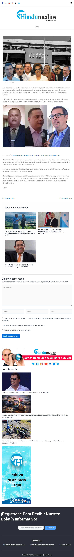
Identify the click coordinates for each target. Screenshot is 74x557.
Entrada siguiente (65, 198)
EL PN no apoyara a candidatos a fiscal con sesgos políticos (19, 266)
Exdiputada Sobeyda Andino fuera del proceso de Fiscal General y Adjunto (36, 155)
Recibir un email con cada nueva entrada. (17, 330)
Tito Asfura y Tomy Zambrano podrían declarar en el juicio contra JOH (20, 233)
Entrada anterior (8, 198)
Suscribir (50, 528)
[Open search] (71, 3)
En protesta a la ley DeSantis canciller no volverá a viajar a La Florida (51, 231)
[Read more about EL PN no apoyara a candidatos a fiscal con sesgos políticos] (20, 251)
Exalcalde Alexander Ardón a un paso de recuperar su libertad (22, 393)
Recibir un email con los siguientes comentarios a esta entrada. (24, 325)
